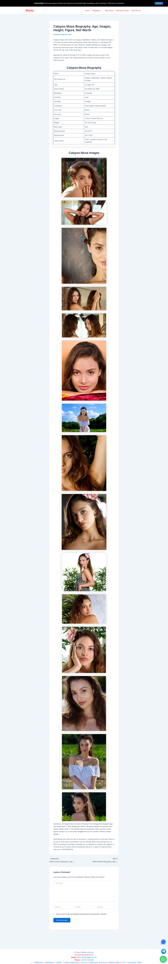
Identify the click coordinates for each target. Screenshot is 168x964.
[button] (101, 10)
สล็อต (67, 962)
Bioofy (30, 10)
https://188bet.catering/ (84, 952)
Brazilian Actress (122, 10)
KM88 (117, 962)
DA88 (111, 962)
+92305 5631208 (86, 960)
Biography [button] (96, 10)
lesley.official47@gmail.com (86, 957)
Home (87, 10)
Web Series (109, 10)
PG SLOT (103, 962)
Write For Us (136, 10)
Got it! (159, 3)
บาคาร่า (124, 962)
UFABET (59, 962)
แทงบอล (85, 962)
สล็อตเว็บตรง (49, 962)
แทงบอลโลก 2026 (134, 962)
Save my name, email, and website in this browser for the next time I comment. (81, 914)
